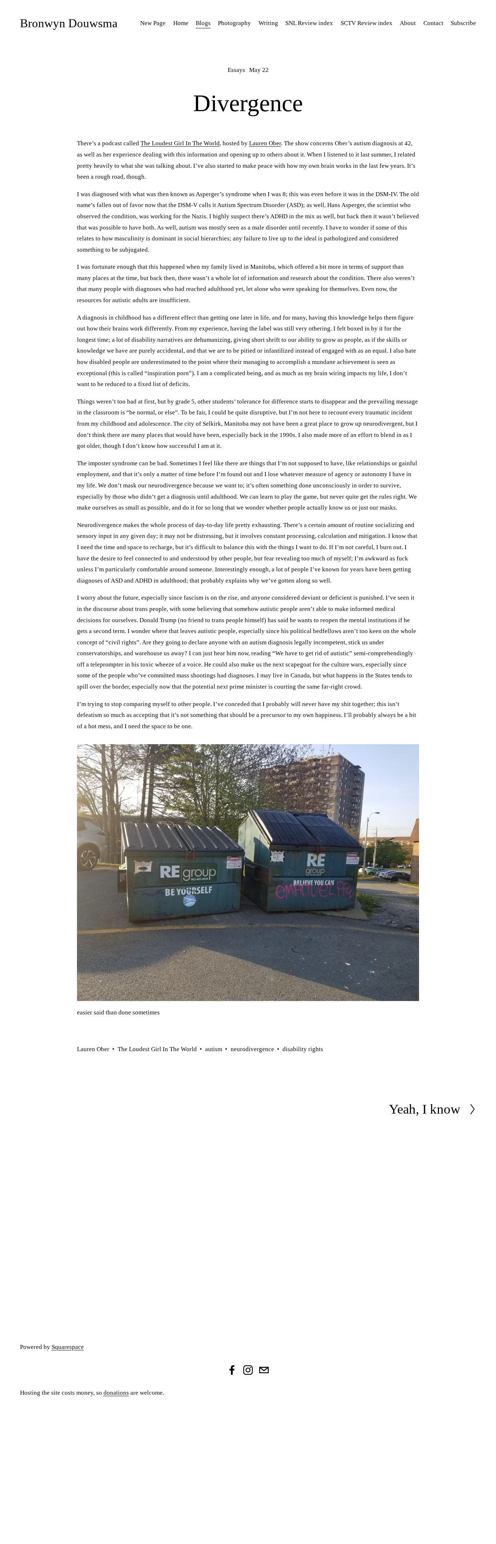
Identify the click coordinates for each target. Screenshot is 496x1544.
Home (180, 23)
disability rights (302, 1049)
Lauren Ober (265, 143)
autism (213, 1049)
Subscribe (463, 23)
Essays (236, 69)
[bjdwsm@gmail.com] (264, 1370)
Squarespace (68, 1347)
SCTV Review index (367, 23)
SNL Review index (309, 23)
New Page (153, 23)
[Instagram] (248, 1370)
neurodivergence (252, 1049)
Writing (268, 23)
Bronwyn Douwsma (69, 23)
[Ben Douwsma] (232, 1370)
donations (116, 1392)
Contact (433, 23)
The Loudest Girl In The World (180, 143)
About (408, 23)
